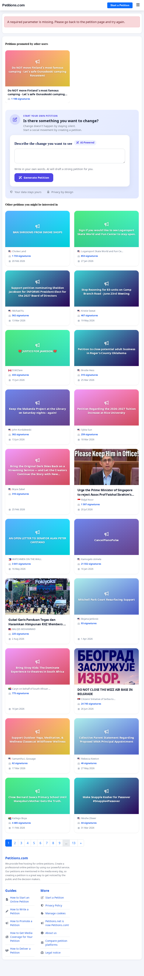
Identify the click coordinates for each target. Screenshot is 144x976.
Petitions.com (13, 5)
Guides (10, 890)
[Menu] (138, 5)
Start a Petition (119, 5)
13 (73, 843)
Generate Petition (36, 177)
